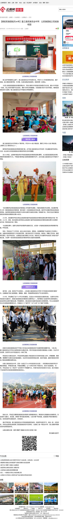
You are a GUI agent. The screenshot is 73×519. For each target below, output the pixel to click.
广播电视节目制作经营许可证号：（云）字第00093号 (36, 513)
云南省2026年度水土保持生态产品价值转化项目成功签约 (16, 475)
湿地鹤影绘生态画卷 (36, 503)
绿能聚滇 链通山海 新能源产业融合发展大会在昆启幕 (15, 462)
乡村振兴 (35, 2)
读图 (1, 480)
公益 (24, 2)
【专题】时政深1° (67, 157)
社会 (20, 2)
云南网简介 (17, 508)
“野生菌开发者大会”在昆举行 (21, 491)
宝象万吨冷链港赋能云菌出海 (7, 503)
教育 (44, 2)
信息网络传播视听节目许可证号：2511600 (53, 510)
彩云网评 (29, 2)
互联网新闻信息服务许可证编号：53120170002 (31, 510)
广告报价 (33, 508)
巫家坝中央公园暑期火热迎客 (22, 503)
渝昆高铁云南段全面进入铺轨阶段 (9, 467)
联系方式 (40, 508)
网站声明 (56, 508)
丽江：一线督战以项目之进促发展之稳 (11, 472)
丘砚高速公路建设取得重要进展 (9, 470)
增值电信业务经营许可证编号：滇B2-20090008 (25, 515)
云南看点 (24, 17)
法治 (40, 2)
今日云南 (3, 456)
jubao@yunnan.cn (53, 518)
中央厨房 (48, 508)
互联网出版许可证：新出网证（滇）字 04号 (36, 511)
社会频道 (17, 17)
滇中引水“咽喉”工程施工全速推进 (9, 465)
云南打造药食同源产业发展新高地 (37, 491)
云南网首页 (3, 2)
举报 (57, 456)
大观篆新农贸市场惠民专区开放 (7, 491)
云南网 (10, 17)
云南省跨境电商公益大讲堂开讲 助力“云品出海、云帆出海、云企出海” (19, 460)
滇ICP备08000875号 (15, 510)
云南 (13, 2)
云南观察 (65, 160)
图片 (16, 2)
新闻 (9, 2)
